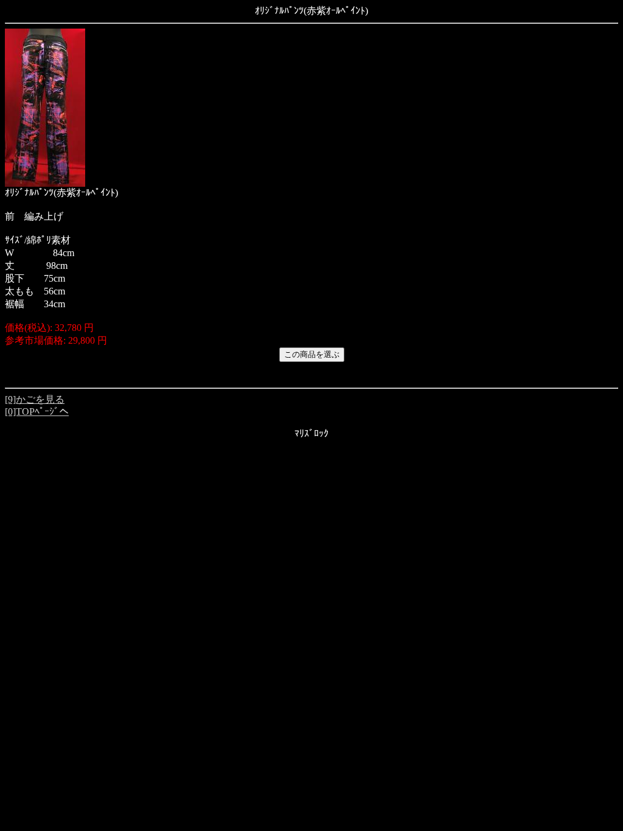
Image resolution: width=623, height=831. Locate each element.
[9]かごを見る (34, 399)
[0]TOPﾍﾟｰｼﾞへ (37, 411)
